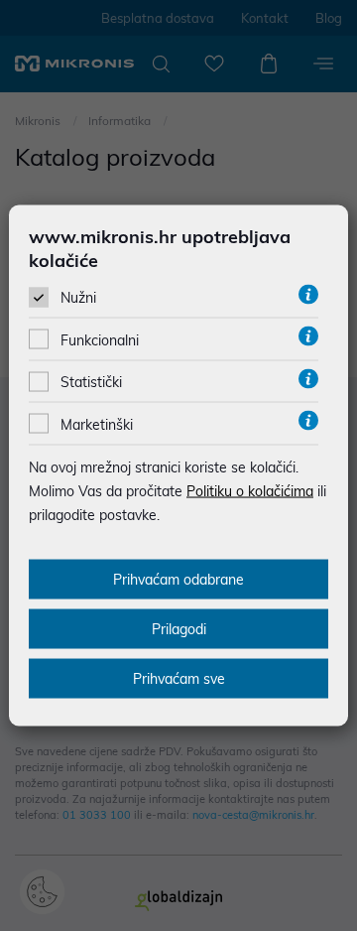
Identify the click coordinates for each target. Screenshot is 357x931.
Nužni (78, 298)
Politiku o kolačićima (249, 490)
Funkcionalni (99, 340)
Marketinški (96, 424)
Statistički (91, 382)
